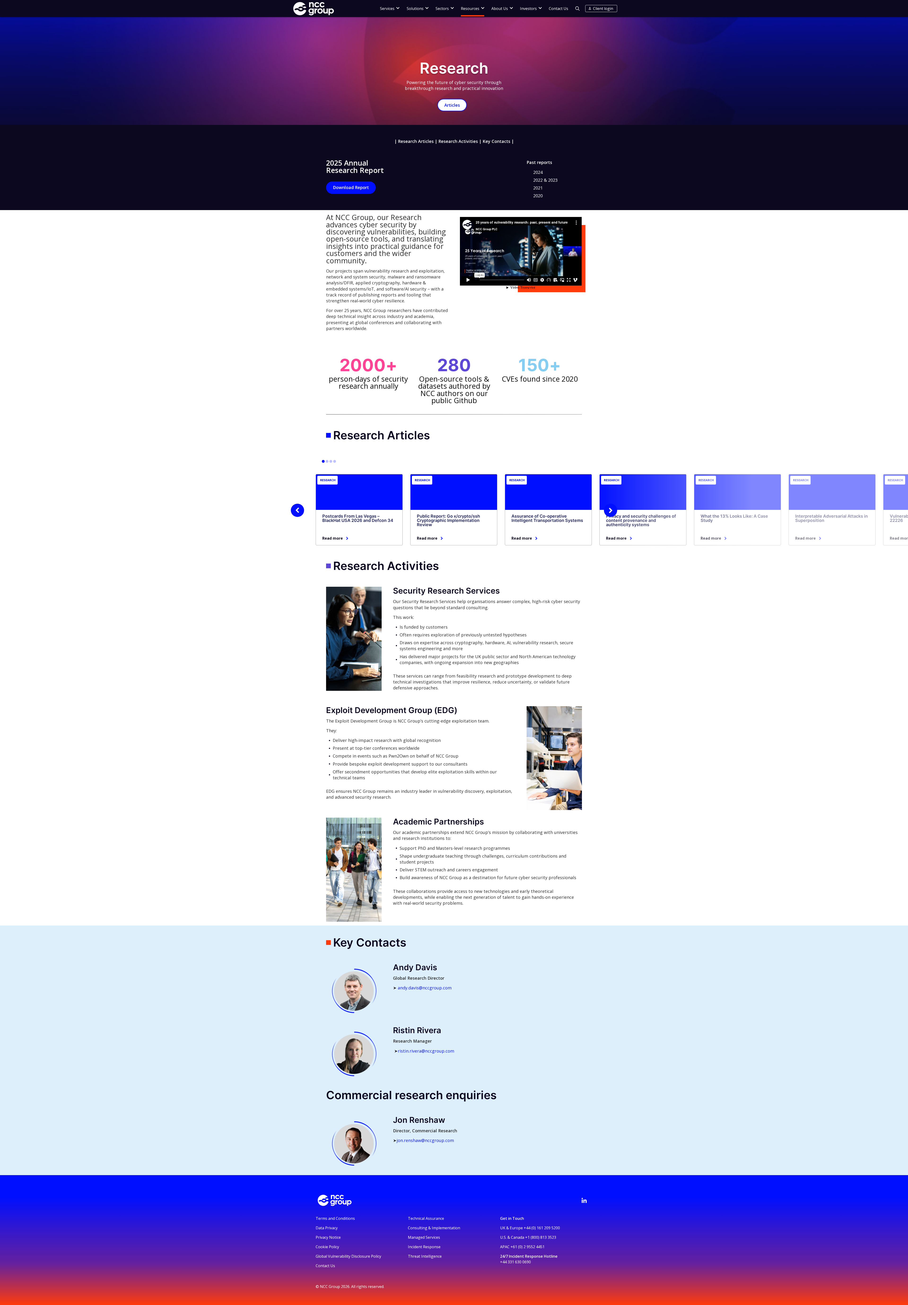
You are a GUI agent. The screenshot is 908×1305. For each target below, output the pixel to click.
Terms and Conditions (335, 1218)
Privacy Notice (328, 1237)
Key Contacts (496, 141)
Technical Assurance (426, 1218)
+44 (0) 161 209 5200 (542, 1227)
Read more (332, 538)
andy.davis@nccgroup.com (425, 988)
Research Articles (416, 141)
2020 (538, 195)
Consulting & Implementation (434, 1227)
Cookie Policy (327, 1246)
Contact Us (558, 8)
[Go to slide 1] (323, 461)
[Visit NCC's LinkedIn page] (584, 1200)
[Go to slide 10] (334, 461)
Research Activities (458, 141)
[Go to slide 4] (327, 461)
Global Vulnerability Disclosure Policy (348, 1256)
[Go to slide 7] (330, 461)
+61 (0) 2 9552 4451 (528, 1246)
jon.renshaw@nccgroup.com (425, 1140)
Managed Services (424, 1237)
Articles (452, 105)
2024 (538, 172)
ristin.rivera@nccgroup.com (426, 1051)
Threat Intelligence (425, 1256)
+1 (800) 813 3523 (540, 1237)
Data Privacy (327, 1227)
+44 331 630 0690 (515, 1262)
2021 (538, 188)
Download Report (351, 187)
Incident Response (424, 1246)
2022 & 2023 (545, 180)
